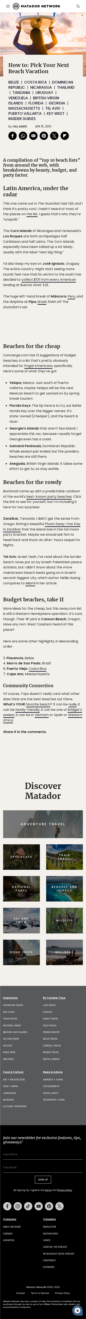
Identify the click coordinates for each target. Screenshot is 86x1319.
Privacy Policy (68, 687)
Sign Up (70, 677)
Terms (49, 687)
